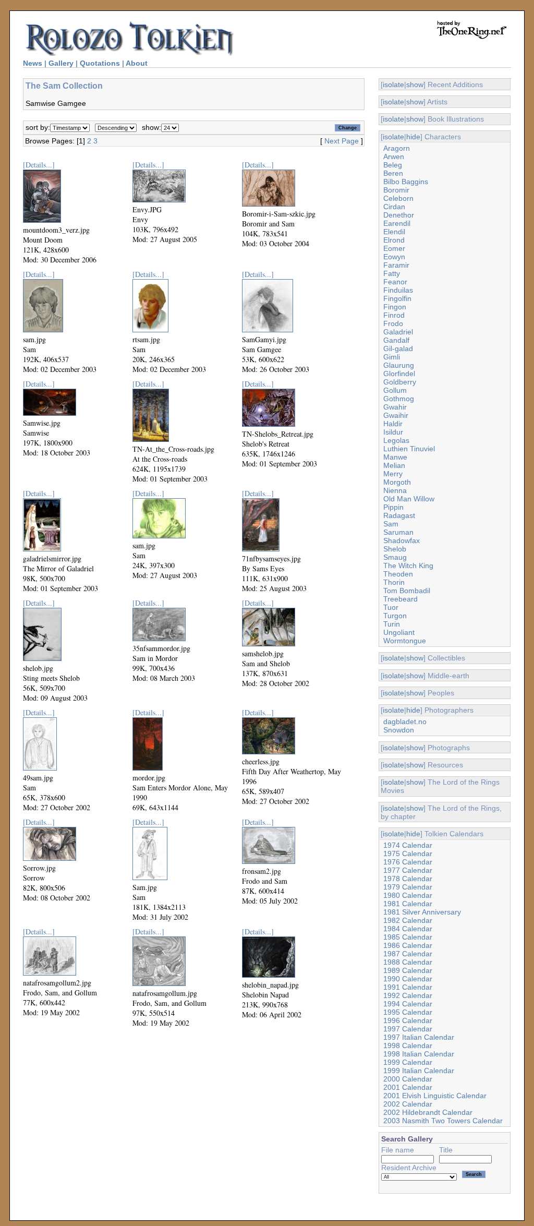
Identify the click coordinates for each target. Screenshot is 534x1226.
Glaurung (398, 365)
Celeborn (398, 198)
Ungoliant (399, 632)
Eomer (394, 248)
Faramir (396, 265)
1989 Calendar (407, 970)
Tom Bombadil (406, 590)
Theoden (398, 574)
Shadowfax (401, 540)
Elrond (394, 240)
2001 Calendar (407, 1087)
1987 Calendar (407, 953)
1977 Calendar (407, 870)
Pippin (393, 507)
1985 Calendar (407, 937)
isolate (393, 84)
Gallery (61, 63)
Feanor (395, 282)
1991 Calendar (407, 987)
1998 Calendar (407, 1045)
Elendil (394, 231)
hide (413, 137)
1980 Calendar (407, 895)
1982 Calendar (407, 920)
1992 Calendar (407, 995)
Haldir (393, 423)
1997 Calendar (407, 1029)
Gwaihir (395, 415)
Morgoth (397, 482)
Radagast (399, 515)
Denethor (398, 215)
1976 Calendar (407, 862)
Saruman (398, 532)
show (414, 84)
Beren (393, 173)
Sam (390, 524)
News (32, 63)
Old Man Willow (408, 499)
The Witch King (408, 565)
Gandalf (396, 340)
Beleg (392, 165)
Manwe (395, 457)
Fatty (391, 273)
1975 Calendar (407, 853)
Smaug (395, 557)
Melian (394, 465)
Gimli (391, 357)
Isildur (393, 432)
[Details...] (39, 165)
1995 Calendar (407, 1012)
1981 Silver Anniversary (422, 912)
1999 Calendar (407, 1062)
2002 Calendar (407, 1104)
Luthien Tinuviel (409, 448)
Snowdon (398, 730)
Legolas (396, 440)
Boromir (396, 190)
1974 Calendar (407, 845)
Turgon (395, 615)
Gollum (395, 390)
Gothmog (398, 398)
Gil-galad (398, 348)
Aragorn (396, 148)
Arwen (393, 156)
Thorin (394, 582)
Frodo (393, 323)
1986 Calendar (407, 945)
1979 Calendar (407, 887)
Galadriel (398, 332)
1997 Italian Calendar (418, 1037)
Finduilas (398, 290)
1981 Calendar (407, 903)
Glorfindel (399, 373)
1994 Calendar (407, 1004)
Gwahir (395, 407)
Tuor (390, 607)
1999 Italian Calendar (418, 1070)
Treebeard (400, 599)
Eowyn (394, 257)
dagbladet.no (405, 721)
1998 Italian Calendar (418, 1054)
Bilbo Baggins (405, 181)
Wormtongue (404, 640)
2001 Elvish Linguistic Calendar (435, 1095)
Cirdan (394, 206)
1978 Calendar (407, 878)
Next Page (341, 141)
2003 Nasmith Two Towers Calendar (443, 1120)
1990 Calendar (407, 979)
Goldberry (399, 382)
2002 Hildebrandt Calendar (427, 1112)
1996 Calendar (407, 1020)
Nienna (395, 490)
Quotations (100, 63)
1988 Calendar (407, 962)
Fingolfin (397, 298)
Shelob (394, 549)
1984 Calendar (407, 928)
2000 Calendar (407, 1079)
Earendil (396, 223)
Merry (393, 474)
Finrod (394, 315)
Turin (391, 624)
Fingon (394, 307)
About (137, 63)
